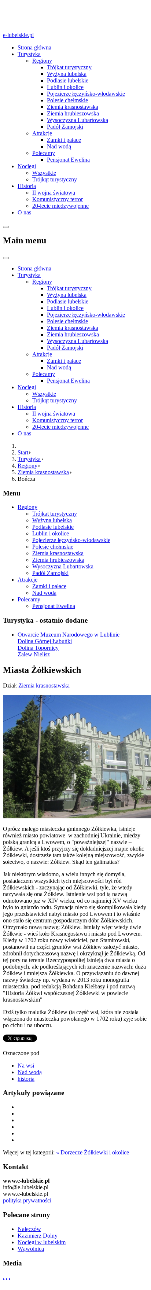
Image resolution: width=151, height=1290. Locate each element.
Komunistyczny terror (57, 199)
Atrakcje (42, 133)
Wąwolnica (31, 1249)
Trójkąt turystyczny (54, 179)
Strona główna (34, 47)
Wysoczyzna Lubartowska (77, 120)
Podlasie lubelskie (67, 80)
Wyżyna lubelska (66, 74)
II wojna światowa (53, 192)
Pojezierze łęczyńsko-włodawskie (86, 94)
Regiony (42, 61)
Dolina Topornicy (38, 648)
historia (26, 1079)
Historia (27, 186)
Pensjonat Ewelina (68, 159)
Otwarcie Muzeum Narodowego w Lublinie (68, 634)
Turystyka (29, 54)
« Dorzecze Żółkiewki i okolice (92, 1152)
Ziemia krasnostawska (72, 107)
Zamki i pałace (64, 140)
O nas (24, 212)
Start (23, 452)
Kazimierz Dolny (38, 1235)
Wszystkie (44, 173)
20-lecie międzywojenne (60, 206)
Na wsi (26, 1065)
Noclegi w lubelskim (42, 1242)
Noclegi (27, 166)
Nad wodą (59, 146)
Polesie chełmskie (67, 100)
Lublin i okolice (65, 87)
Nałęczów (29, 1229)
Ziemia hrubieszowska (73, 113)
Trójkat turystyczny (69, 67)
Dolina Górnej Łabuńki (45, 641)
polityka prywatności (27, 1200)
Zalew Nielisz (34, 654)
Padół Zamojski (65, 127)
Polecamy (43, 153)
